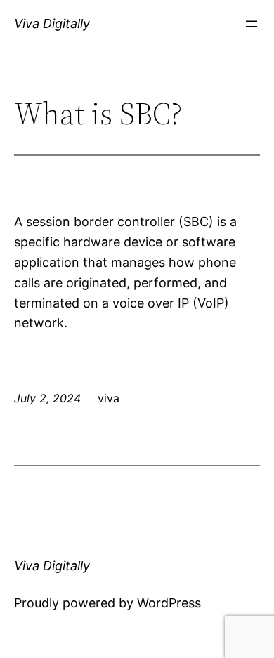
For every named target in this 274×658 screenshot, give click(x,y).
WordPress (169, 603)
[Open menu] (251, 23)
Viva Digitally (52, 23)
